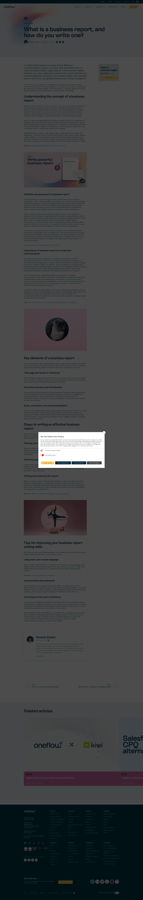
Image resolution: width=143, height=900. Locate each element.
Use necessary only (63, 463)
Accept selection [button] (79, 463)
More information (94, 463)
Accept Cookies (47, 463)
